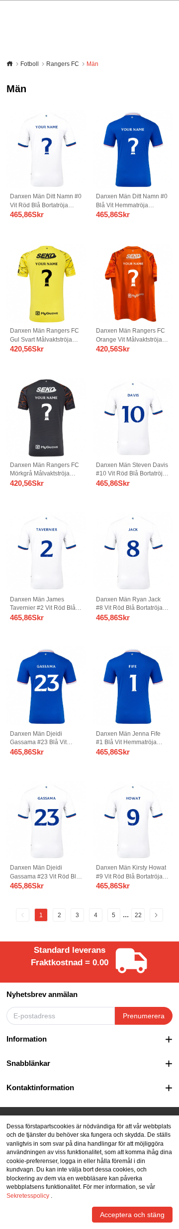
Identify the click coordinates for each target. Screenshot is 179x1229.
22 (138, 915)
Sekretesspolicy (27, 1195)
